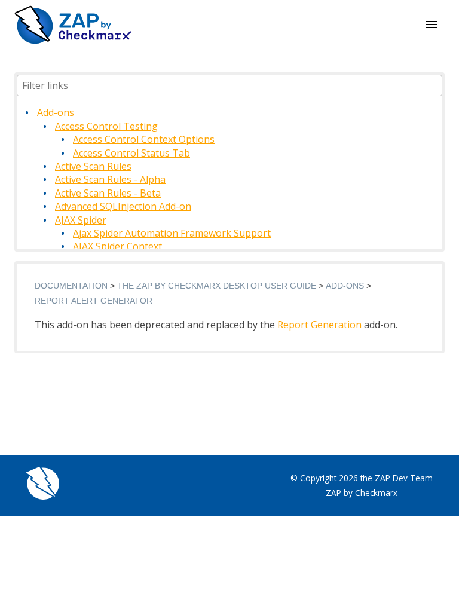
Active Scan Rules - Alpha (110, 179)
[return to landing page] (72, 41)
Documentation (71, 285)
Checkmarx (376, 492)
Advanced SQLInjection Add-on (123, 206)
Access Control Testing (106, 126)
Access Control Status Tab (131, 153)
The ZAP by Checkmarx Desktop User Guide (216, 285)
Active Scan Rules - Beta (108, 193)
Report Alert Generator (93, 300)
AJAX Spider (80, 220)
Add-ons (55, 112)
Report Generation (319, 324)
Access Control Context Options (144, 139)
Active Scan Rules (93, 166)
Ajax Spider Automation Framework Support (172, 233)
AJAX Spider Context (117, 246)
